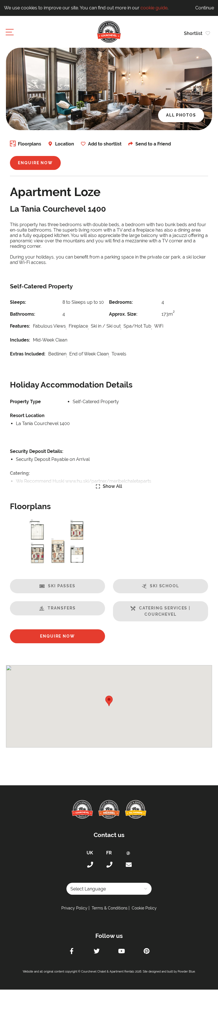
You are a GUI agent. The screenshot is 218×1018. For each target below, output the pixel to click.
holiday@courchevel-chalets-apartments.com (128, 865)
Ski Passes (61, 586)
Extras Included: (27, 354)
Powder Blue (186, 971)
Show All (112, 486)
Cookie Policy (144, 908)
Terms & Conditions (109, 908)
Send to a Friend (153, 144)
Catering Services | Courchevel (164, 611)
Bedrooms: (121, 302)
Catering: (20, 473)
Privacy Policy (74, 908)
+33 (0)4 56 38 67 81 (109, 865)
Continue (204, 8)
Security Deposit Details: (36, 451)
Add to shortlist (104, 144)
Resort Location (27, 415)
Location (64, 144)
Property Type (25, 401)
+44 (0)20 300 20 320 (89, 865)
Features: (20, 326)
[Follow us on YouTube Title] (121, 952)
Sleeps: (18, 302)
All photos (181, 115)
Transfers (62, 608)
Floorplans (29, 144)
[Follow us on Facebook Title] (72, 952)
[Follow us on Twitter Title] (96, 952)
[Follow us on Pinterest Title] (146, 952)
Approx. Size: (123, 314)
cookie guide (154, 8)
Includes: (20, 340)
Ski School (164, 586)
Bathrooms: (22, 314)
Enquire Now (35, 163)
